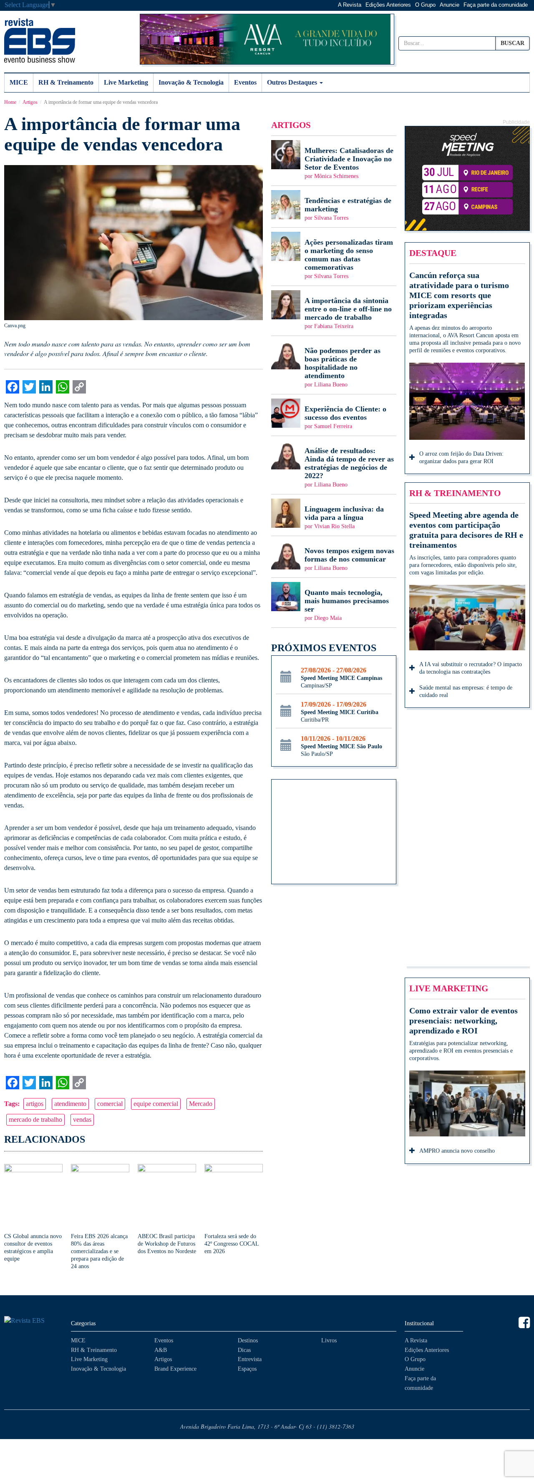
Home (10, 102)
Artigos (30, 102)
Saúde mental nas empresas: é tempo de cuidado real (465, 691)
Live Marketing (126, 82)
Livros (329, 1340)
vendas (82, 1119)
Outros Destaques (293, 82)
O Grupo (425, 5)
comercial (110, 1103)
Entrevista (250, 1359)
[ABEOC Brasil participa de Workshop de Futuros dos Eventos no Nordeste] (167, 1209)
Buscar (512, 43)
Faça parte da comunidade (495, 5)
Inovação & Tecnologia (191, 82)
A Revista (349, 5)
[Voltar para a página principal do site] (33, 1321)
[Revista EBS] (39, 40)
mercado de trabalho (35, 1119)
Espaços (247, 1369)
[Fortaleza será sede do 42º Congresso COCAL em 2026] (233, 1209)
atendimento (70, 1103)
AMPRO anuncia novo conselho (457, 1151)
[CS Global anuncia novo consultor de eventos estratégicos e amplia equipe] (33, 1213)
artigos (34, 1103)
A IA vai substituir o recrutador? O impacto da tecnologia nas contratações (470, 668)
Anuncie (449, 5)
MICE (19, 82)
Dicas (244, 1350)
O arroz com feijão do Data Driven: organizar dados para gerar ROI (461, 457)
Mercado (200, 1103)
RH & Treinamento (65, 82)
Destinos (248, 1340)
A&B (160, 1350)
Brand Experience (175, 1369)
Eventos (245, 82)
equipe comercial (156, 1103)
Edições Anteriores (388, 5)
